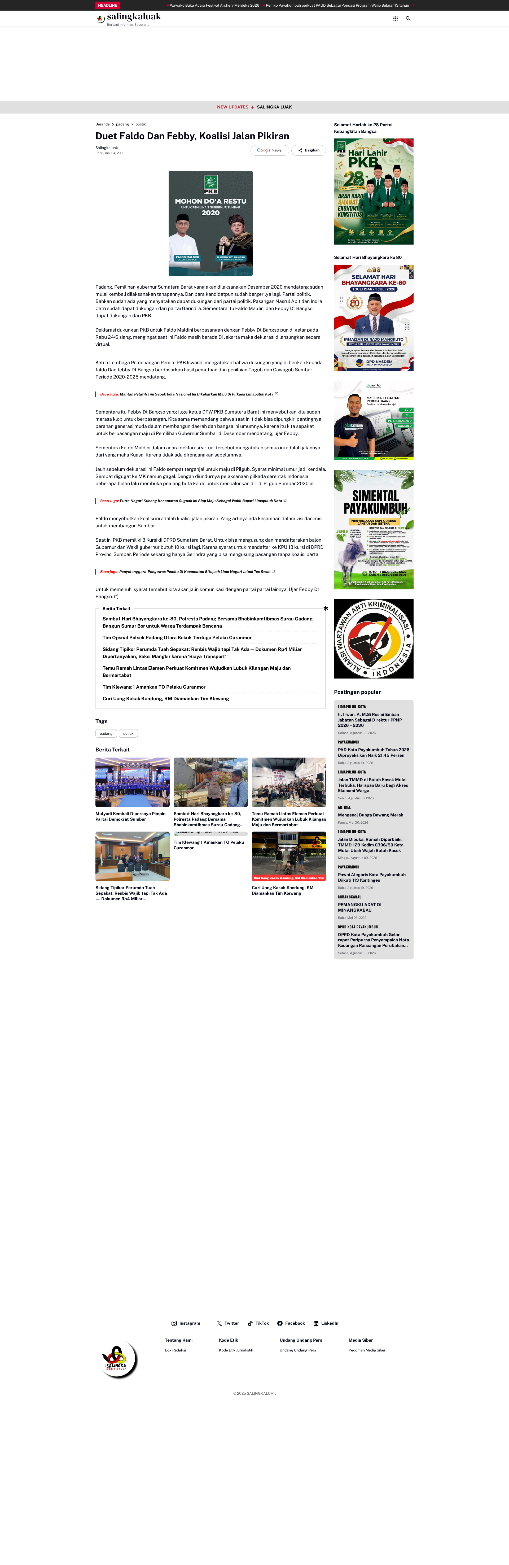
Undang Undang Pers (298, 1350)
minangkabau (350, 897)
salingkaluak (134, 16)
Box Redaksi (175, 1350)
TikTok (262, 1323)
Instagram (189, 1323)
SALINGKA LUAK (274, 107)
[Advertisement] (254, 37)
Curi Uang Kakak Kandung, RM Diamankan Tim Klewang (166, 698)
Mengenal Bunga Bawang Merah (370, 815)
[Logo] (116, 1358)
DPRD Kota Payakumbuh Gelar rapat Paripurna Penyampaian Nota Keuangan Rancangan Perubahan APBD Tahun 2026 (373, 940)
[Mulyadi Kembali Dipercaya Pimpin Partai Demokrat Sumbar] (132, 782)
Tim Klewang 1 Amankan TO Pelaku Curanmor (154, 687)
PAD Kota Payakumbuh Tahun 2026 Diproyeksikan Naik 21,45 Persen (374, 752)
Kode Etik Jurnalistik (236, 1350)
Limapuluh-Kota (352, 707)
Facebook (295, 1323)
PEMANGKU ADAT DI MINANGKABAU (359, 907)
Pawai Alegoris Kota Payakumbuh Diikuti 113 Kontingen (372, 877)
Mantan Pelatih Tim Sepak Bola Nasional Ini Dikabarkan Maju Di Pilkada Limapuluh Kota (197, 394)
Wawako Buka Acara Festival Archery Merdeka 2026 (184, 5)
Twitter (232, 1323)
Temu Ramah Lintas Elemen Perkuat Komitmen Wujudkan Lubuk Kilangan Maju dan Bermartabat (197, 671)
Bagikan (312, 150)
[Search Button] (408, 18)
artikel (344, 807)
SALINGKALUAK (261, 1393)
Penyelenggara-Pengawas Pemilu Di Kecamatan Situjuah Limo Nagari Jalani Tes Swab (194, 572)
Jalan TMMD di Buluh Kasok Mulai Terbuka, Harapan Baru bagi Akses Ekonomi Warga (373, 785)
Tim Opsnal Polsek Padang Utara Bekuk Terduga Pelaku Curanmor (177, 637)
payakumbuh (348, 742)
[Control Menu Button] (395, 18)
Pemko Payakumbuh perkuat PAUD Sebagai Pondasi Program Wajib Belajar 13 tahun (307, 5)
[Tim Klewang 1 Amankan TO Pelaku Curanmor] (211, 834)
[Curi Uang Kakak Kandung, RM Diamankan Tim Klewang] (289, 856)
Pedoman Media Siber (367, 1350)
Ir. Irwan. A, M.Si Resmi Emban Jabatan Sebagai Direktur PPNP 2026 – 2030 (370, 720)
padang (106, 733)
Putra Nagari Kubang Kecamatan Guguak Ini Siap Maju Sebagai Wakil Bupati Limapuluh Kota (201, 501)
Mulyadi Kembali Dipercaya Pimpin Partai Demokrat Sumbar (130, 816)
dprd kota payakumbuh (358, 927)
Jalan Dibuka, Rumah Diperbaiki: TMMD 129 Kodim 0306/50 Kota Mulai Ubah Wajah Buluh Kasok (370, 845)
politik (128, 733)
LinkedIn (329, 1323)
